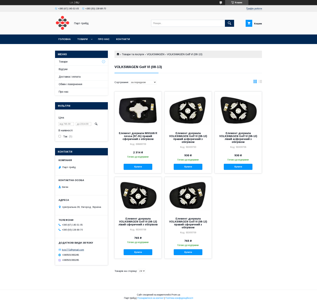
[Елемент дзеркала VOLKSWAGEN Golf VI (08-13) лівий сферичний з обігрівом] (138, 195)
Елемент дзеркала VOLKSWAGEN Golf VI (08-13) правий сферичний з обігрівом (188, 223)
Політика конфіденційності (179, 298)
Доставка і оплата (70, 76)
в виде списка (260, 82)
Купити (138, 166)
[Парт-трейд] (62, 29)
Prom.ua (176, 294)
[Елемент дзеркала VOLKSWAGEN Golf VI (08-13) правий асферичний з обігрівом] (188, 110)
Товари (82, 39)
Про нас (104, 39)
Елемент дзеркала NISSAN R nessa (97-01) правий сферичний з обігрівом (138, 136)
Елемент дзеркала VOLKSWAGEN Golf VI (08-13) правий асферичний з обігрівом (188, 137)
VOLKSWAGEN (155, 54)
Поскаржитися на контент (150, 298)
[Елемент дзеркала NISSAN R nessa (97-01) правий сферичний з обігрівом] (138, 110)
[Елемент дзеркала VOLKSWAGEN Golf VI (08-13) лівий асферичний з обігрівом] (238, 110)
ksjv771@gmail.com (73, 249)
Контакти (123, 39)
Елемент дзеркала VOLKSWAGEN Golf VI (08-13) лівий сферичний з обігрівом (138, 221)
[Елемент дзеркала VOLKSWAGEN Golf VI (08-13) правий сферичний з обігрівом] (188, 195)
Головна (64, 39)
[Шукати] (229, 23)
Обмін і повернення (70, 84)
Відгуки (63, 69)
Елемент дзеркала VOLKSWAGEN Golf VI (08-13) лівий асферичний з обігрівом (238, 137)
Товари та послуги (133, 54)
